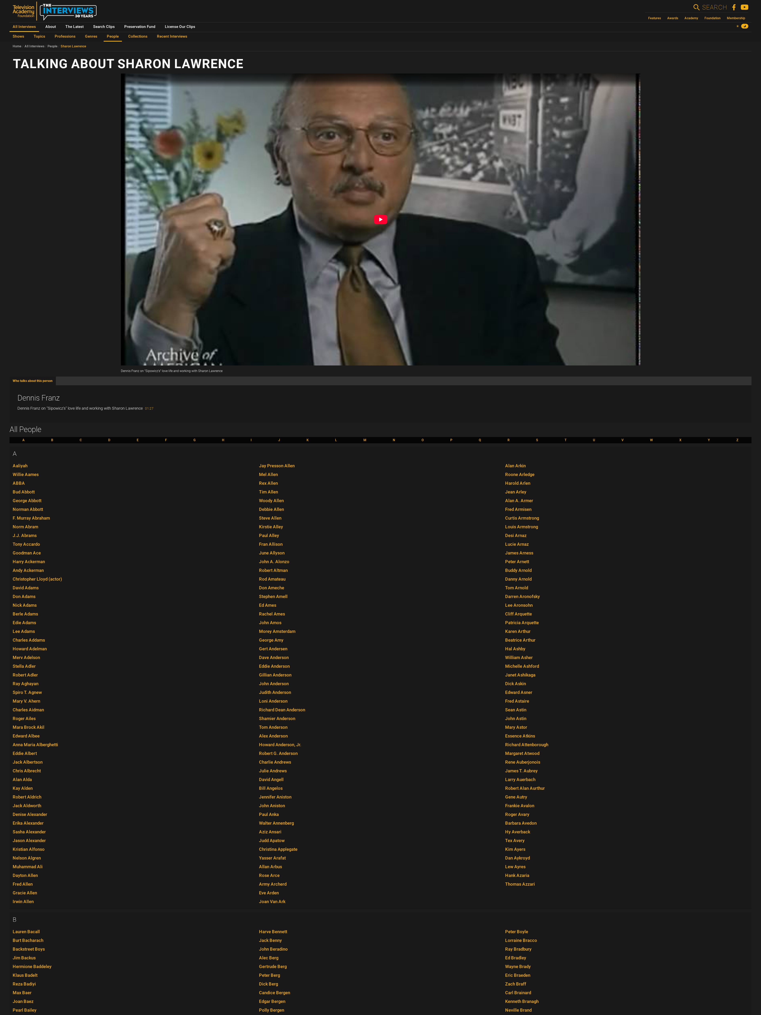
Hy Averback (517, 831)
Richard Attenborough (526, 744)
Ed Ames (267, 605)
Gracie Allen (25, 892)
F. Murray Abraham (31, 518)
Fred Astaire (517, 701)
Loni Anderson (273, 701)
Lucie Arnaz (517, 544)
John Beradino (273, 949)
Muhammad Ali (28, 866)
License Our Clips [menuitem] (180, 27)
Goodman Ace (27, 552)
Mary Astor (516, 727)
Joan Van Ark (272, 901)
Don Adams (24, 596)
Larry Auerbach (520, 779)
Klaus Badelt (25, 975)
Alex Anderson (273, 736)
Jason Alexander (29, 840)
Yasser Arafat (272, 858)
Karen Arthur (518, 631)
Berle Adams (25, 613)
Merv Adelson (26, 657)
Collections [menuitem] (137, 36)
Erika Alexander (28, 823)
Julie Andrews (273, 770)
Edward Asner (518, 692)
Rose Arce (269, 875)
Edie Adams (24, 622)
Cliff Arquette (518, 613)
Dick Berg (268, 984)
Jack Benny (270, 940)
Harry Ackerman (29, 561)
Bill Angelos (271, 788)
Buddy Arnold (518, 570)
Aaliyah (20, 465)
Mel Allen (268, 474)
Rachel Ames (272, 613)
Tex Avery (515, 840)
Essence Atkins (520, 736)
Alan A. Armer (519, 500)
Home (17, 46)
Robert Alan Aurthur (525, 788)
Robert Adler (25, 675)
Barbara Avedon (521, 823)
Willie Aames (26, 474)
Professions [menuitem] (65, 36)
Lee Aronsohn (519, 605)
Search (714, 7)
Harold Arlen (517, 483)
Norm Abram (25, 526)
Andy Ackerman (28, 570)
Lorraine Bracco (521, 940)
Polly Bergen (271, 1010)
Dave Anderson (274, 657)
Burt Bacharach (28, 940)
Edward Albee (26, 736)
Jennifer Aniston (275, 797)
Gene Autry (516, 797)
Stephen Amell (273, 596)
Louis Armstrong (521, 526)
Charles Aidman (28, 709)
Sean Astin (515, 709)
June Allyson (272, 552)
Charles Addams (29, 640)
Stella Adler (24, 666)
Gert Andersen (273, 648)
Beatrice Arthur (520, 640)
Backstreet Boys (29, 949)
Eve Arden (269, 892)
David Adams (26, 587)
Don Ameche (271, 587)
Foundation (713, 18)
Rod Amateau (272, 579)
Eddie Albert (25, 753)
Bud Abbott (24, 491)
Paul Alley (269, 535)
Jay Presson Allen (277, 465)
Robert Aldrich (27, 797)
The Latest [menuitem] (74, 27)
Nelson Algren (27, 858)
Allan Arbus (270, 866)
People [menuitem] (113, 36)
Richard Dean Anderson (282, 709)
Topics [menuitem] (39, 36)
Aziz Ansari (270, 831)
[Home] (56, 12)
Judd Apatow (272, 840)
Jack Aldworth (27, 805)
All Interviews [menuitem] (24, 27)
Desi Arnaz (516, 535)
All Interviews (34, 46)
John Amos (270, 622)
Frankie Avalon (519, 805)
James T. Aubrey (521, 770)
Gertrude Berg (273, 966)
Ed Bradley (515, 957)
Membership (736, 18)
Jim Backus (24, 957)
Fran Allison (271, 544)
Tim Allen (268, 491)
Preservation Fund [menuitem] (139, 27)
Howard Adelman (30, 648)
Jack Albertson (28, 762)
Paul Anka (269, 814)
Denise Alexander (30, 814)
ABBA (19, 483)
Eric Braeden (517, 975)
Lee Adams (24, 631)
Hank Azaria (517, 875)
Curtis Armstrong (522, 518)
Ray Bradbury (518, 949)
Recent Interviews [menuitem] (172, 36)
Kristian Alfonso (29, 849)
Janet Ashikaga (520, 675)
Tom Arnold (516, 587)
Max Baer (22, 992)
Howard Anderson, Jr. (280, 744)
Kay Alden (23, 788)
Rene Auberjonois (522, 762)
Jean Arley (515, 491)
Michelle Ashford (522, 666)
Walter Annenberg (276, 823)
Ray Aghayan (25, 683)
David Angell (271, 779)
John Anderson (274, 683)
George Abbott (27, 500)
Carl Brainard (518, 992)
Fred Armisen (518, 509)
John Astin (515, 718)
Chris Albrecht (27, 770)
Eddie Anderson (274, 666)
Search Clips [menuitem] (104, 27)
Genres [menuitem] (91, 36)
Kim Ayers (515, 849)
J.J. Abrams (25, 535)
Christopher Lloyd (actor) (37, 579)
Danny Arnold (518, 579)
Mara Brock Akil (28, 727)
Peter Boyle (516, 931)
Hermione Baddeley (32, 966)
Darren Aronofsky (522, 596)
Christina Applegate (278, 849)
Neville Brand (518, 1010)
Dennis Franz (38, 398)
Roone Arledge (519, 474)
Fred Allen (23, 884)
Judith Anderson (275, 692)
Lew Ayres (515, 866)
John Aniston (272, 805)
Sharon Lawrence (73, 46)
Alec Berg (268, 957)
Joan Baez (23, 1001)
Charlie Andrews (275, 762)
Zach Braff (515, 984)
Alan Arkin (515, 465)
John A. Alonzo (274, 561)
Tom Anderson (273, 727)
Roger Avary (517, 814)
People (52, 46)
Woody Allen (271, 500)
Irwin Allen (23, 901)
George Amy (271, 640)
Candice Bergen (274, 992)
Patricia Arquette (522, 622)
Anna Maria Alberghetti (35, 744)
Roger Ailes (24, 718)
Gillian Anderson (275, 675)
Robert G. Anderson (278, 753)
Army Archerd (273, 884)
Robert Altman (273, 570)
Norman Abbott (28, 509)
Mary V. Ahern (26, 701)
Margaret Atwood (522, 753)
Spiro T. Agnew (27, 692)
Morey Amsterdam (277, 631)
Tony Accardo (26, 544)
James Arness (519, 552)
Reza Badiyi (24, 984)
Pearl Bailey (24, 1010)
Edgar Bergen (272, 1001)
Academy (691, 18)
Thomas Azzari (520, 884)
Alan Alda (22, 779)
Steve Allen (270, 518)
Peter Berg (269, 975)
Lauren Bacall (26, 931)
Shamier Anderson (277, 718)
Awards (672, 18)
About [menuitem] (50, 27)
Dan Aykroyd (517, 858)
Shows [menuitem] (18, 36)
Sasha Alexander (29, 831)
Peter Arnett (517, 561)
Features (654, 18)
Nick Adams (25, 605)
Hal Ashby (515, 648)
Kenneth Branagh (522, 1001)
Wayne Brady (518, 966)
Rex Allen (268, 483)
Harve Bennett (273, 931)
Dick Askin (515, 683)
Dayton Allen (25, 875)
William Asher (519, 657)
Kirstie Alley (271, 526)
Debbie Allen (271, 509)
